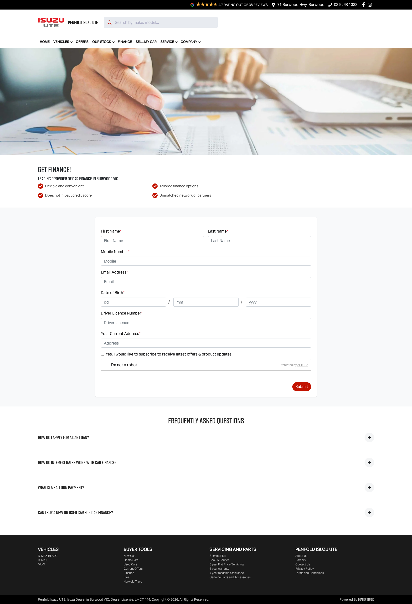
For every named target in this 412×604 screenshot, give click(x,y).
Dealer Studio (366, 599)
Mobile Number (115, 251)
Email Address (114, 272)
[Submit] (109, 22)
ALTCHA (302, 365)
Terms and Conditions (309, 573)
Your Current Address (120, 333)
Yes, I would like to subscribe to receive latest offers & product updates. (169, 354)
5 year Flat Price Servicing (227, 564)
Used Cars (130, 564)
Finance (125, 42)
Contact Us (302, 564)
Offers (82, 42)
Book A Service (220, 560)
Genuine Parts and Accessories (230, 577)
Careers (300, 560)
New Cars (130, 556)
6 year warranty (219, 568)
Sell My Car (146, 42)
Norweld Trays (133, 581)
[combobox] (161, 22)
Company (189, 42)
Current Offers (133, 568)
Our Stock (101, 42)
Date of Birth (112, 292)
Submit (301, 386)
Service (167, 42)
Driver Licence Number (122, 313)
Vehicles (61, 42)
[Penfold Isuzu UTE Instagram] (371, 4)
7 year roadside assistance (227, 573)
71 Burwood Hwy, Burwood (300, 4)
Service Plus (218, 556)
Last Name (218, 231)
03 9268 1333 (345, 4)
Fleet (127, 577)
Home (45, 42)
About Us (301, 556)
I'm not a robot (124, 364)
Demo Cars (131, 560)
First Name (111, 231)
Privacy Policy (304, 568)
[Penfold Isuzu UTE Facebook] (364, 4)
